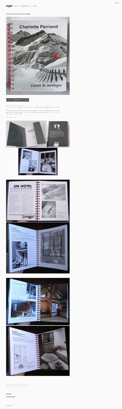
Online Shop (9, 384)
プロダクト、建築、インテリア (23, 384)
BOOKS (14, 384)
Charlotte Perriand (23, 386)
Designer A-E (15, 386)
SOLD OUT (18, 99)
